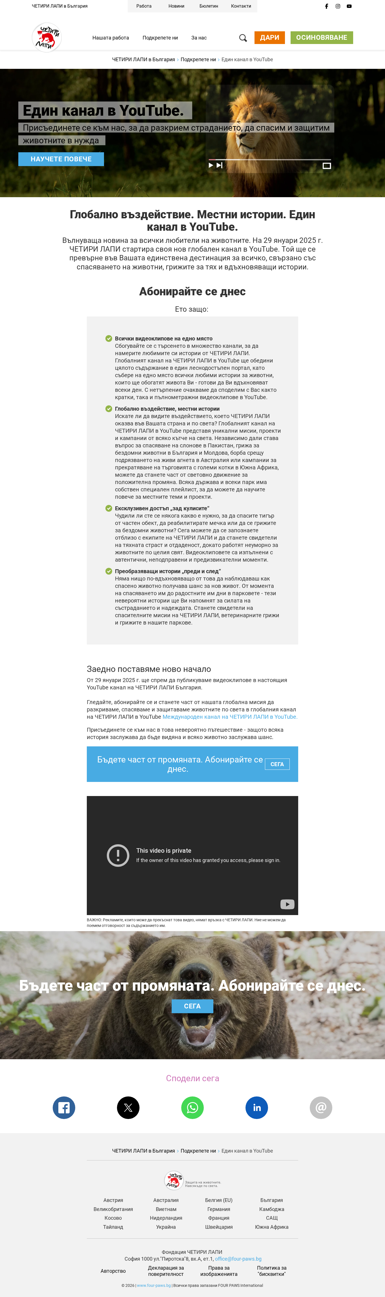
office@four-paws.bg (238, 1259)
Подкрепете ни (160, 38)
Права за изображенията (219, 1271)
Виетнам (166, 1209)
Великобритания (113, 1209)
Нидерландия (166, 1218)
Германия (218, 1209)
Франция (218, 1218)
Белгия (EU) (219, 1200)
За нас (199, 38)
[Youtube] (349, 6)
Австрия (113, 1200)
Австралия (166, 1200)
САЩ (272, 1218)
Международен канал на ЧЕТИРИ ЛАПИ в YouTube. (230, 716)
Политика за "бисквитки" (272, 1271)
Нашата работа (110, 38)
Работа (144, 6)
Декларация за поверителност (166, 1271)
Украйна (166, 1227)
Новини (176, 6)
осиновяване (322, 37)
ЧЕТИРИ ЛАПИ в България (60, 6)
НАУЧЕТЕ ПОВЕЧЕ (61, 159)
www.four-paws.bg (154, 1285)
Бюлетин (209, 6)
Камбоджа (271, 1209)
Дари (269, 37)
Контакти (241, 6)
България (271, 1200)
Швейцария (219, 1227)
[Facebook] (327, 6)
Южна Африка (272, 1227)
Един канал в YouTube (247, 59)
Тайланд (113, 1227)
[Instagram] (338, 6)
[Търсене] (243, 39)
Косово (113, 1218)
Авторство (113, 1271)
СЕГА (277, 764)
